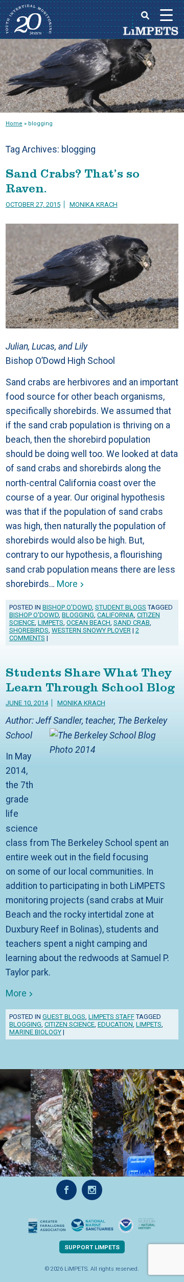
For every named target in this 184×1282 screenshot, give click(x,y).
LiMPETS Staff (111, 1016)
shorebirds (29, 630)
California (115, 615)
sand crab (131, 622)
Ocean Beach (88, 622)
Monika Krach (94, 204)
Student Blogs (120, 607)
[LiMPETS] (29, 32)
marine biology (35, 1032)
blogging (78, 615)
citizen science (69, 1024)
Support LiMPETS (92, 1247)
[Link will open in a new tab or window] (47, 1225)
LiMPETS (150, 31)
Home (14, 123)
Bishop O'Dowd (67, 607)
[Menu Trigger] (166, 15)
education (115, 1024)
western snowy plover (91, 630)
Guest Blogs (63, 1016)
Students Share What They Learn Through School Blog (90, 680)
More (66, 584)
